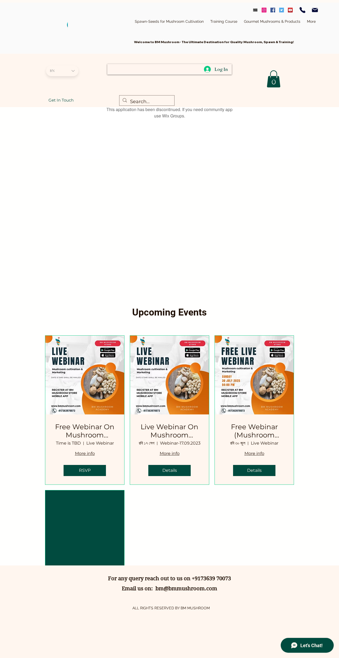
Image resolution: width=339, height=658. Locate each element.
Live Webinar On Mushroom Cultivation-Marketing (169, 431)
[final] (255, 10)
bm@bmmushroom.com (186, 589)
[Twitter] (281, 10)
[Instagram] (264, 10)
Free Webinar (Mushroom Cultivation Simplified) (254, 431)
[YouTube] (290, 10)
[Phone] (302, 10)
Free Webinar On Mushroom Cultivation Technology (84, 431)
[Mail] (314, 10)
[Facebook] (272, 10)
